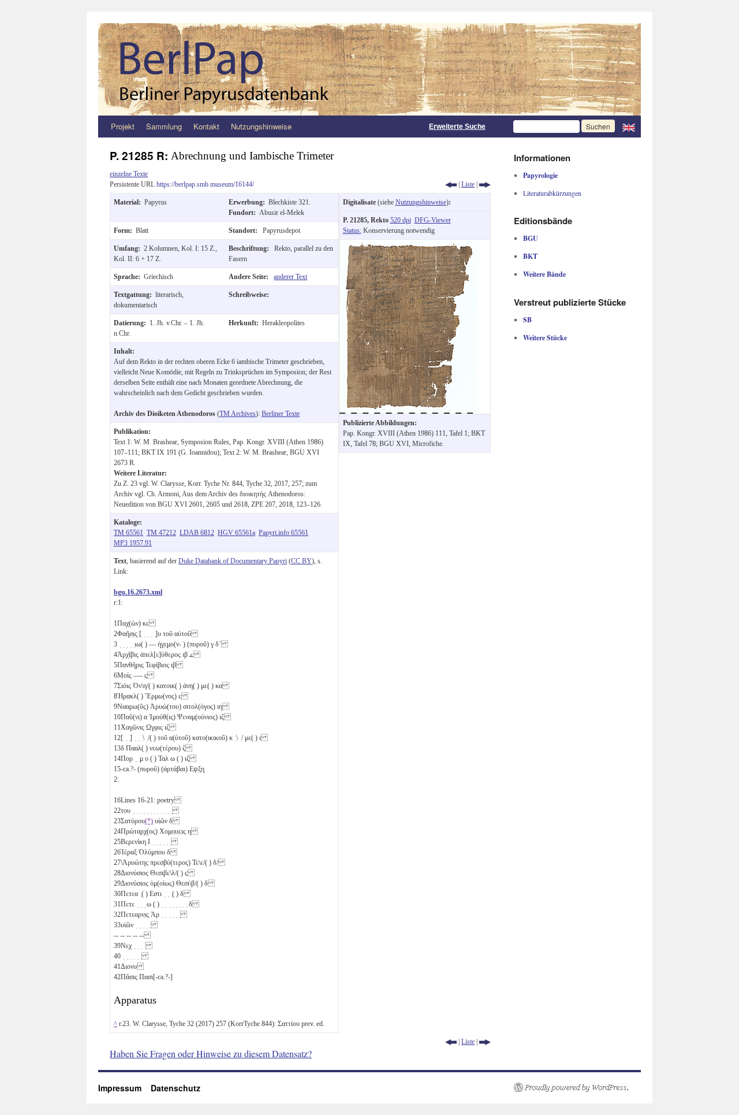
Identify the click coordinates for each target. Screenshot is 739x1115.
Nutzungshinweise (261, 126)
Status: (352, 230)
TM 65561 (128, 533)
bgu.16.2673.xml (138, 592)
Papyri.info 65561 (283, 533)
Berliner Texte (281, 414)
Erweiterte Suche (457, 126)
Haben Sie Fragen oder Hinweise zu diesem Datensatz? (211, 1053)
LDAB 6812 (197, 533)
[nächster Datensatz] (485, 184)
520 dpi (400, 220)
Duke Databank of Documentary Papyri (232, 561)
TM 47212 (161, 533)
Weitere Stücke (545, 338)
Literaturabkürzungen (552, 193)
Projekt (123, 126)
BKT (530, 256)
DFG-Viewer (433, 220)
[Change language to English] (629, 126)
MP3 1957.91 (133, 543)
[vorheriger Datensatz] (451, 184)
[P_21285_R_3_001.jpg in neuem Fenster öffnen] (408, 245)
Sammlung (164, 126)
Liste (468, 184)
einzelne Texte (129, 174)
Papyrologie (540, 175)
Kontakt (206, 126)
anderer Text (290, 277)
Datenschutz (175, 1088)
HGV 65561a (236, 533)
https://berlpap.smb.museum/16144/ (205, 184)
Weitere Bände (544, 274)
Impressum (124, 1088)
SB (527, 320)
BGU (530, 238)
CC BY (301, 561)
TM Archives (237, 414)
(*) (149, 821)
